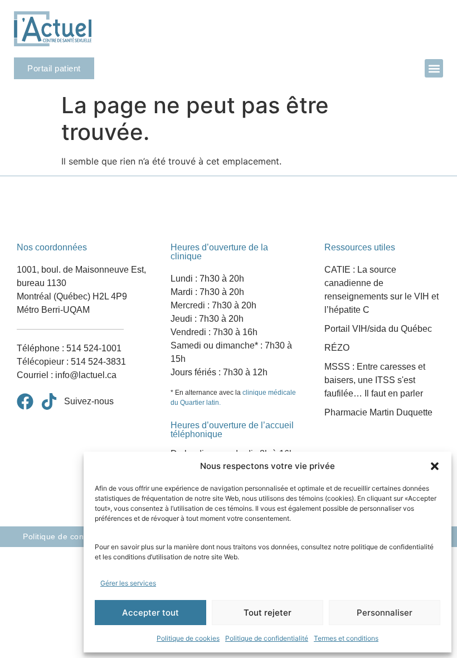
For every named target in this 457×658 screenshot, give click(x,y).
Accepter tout (150, 612)
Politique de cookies (188, 638)
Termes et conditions (346, 638)
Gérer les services (128, 583)
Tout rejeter (267, 612)
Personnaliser (384, 612)
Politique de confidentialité (266, 638)
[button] (434, 466)
